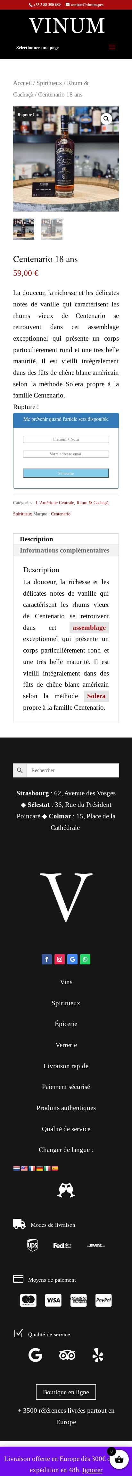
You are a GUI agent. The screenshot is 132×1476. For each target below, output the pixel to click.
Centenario (60, 514)
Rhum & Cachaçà (92, 502)
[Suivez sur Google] (72, 959)
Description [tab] (36, 539)
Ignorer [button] (92, 1470)
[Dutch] (16, 1169)
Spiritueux (49, 83)
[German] (39, 1169)
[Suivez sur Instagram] (59, 959)
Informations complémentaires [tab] (64, 550)
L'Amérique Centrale (55, 502)
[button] (106, 119)
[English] (24, 1169)
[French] (32, 1169)
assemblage (89, 627)
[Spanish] (55, 1169)
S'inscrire (66, 473)
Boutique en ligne (66, 1391)
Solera (96, 696)
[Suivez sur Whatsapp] (85, 959)
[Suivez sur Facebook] (47, 959)
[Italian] (47, 1169)
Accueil (22, 83)
